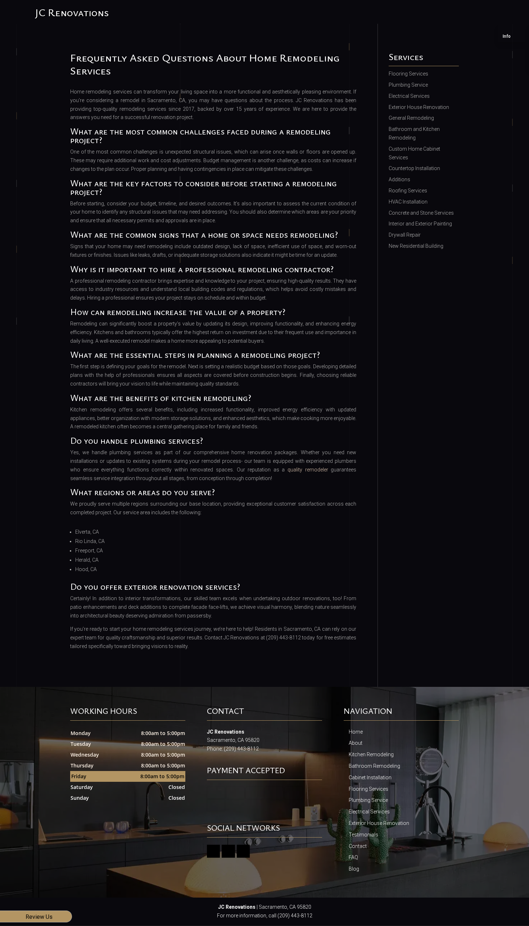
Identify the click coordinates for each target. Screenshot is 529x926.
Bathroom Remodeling (374, 766)
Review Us (39, 916)
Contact (358, 846)
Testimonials (363, 835)
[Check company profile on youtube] (228, 851)
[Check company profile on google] (213, 851)
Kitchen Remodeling (371, 754)
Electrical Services (369, 812)
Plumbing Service (368, 800)
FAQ (353, 857)
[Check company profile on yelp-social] (243, 851)
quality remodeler (308, 470)
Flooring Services (368, 789)
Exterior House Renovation (379, 823)
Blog (354, 869)
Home (356, 732)
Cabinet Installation (370, 777)
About (355, 743)
